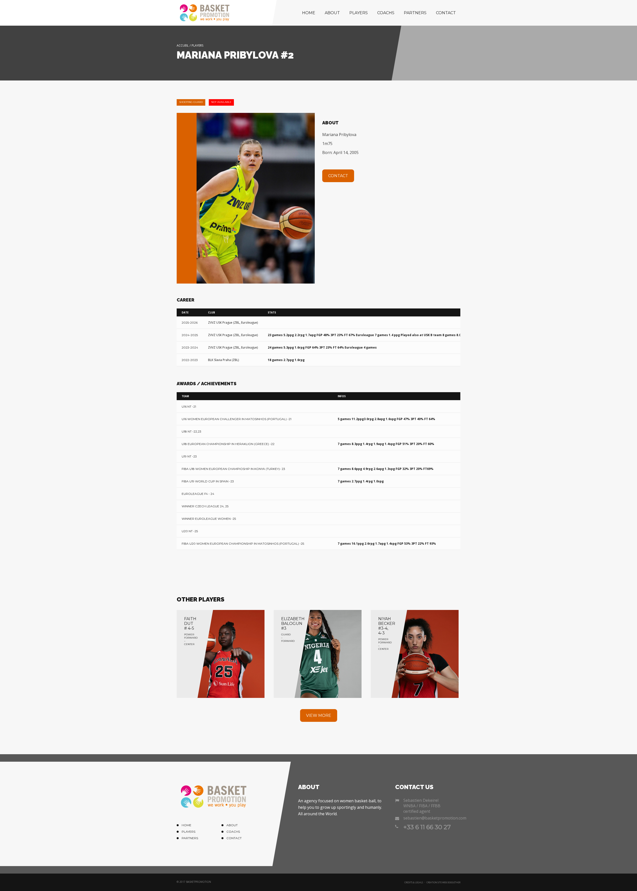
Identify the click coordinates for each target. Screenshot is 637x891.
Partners (415, 12)
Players (358, 12)
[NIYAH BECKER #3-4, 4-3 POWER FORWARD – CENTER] (415, 653)
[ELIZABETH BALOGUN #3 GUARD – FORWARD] (318, 653)
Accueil (183, 45)
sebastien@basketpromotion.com (432, 818)
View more (318, 715)
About (332, 12)
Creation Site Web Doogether (443, 882)
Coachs (385, 12)
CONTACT (338, 175)
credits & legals (413, 882)
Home (308, 12)
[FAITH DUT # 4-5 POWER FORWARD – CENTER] (221, 653)
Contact (446, 12)
